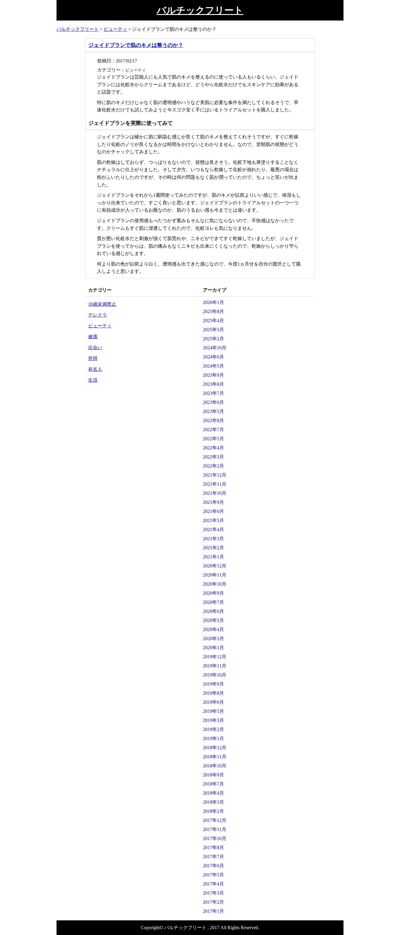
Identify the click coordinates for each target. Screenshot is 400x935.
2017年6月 (213, 865)
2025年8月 (213, 311)
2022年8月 (213, 420)
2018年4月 (213, 792)
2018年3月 (213, 802)
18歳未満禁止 (102, 304)
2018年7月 (213, 783)
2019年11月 (214, 665)
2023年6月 (213, 402)
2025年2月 (213, 338)
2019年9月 (213, 683)
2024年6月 (213, 356)
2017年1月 (213, 911)
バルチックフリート (200, 10)
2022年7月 (213, 429)
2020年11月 (214, 574)
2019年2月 (213, 729)
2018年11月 (214, 756)
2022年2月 (213, 465)
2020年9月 (213, 593)
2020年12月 (214, 565)
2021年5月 (213, 520)
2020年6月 (213, 611)
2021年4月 (213, 529)
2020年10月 (214, 584)
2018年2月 (213, 811)
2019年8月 (213, 693)
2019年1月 (213, 738)
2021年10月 (214, 493)
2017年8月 (213, 847)
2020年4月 (213, 629)
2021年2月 (213, 547)
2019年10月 (214, 674)
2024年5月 (213, 365)
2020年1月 (213, 647)
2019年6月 (213, 702)
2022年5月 (213, 438)
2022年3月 (213, 456)
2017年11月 (214, 829)
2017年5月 (213, 874)
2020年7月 (213, 602)
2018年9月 (213, 774)
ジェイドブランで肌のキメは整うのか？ (135, 45)
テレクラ (97, 314)
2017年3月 (213, 892)
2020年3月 (213, 638)
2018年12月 (214, 747)
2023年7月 (213, 393)
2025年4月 (213, 320)
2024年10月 (214, 347)
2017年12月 (214, 820)
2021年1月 (213, 556)
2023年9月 (213, 375)
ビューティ (135, 70)
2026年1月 (213, 302)
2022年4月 (213, 447)
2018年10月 (214, 765)
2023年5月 (213, 411)
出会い (95, 347)
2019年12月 (214, 656)
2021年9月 (213, 502)
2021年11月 (214, 484)
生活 (93, 380)
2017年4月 (213, 883)
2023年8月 (213, 384)
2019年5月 (213, 711)
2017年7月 (213, 856)
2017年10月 (214, 838)
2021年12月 (214, 474)
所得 (93, 358)
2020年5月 (213, 620)
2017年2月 (213, 902)
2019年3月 (213, 720)
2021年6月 (213, 511)
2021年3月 (213, 538)
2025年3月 (213, 329)
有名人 (95, 369)
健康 (93, 336)
